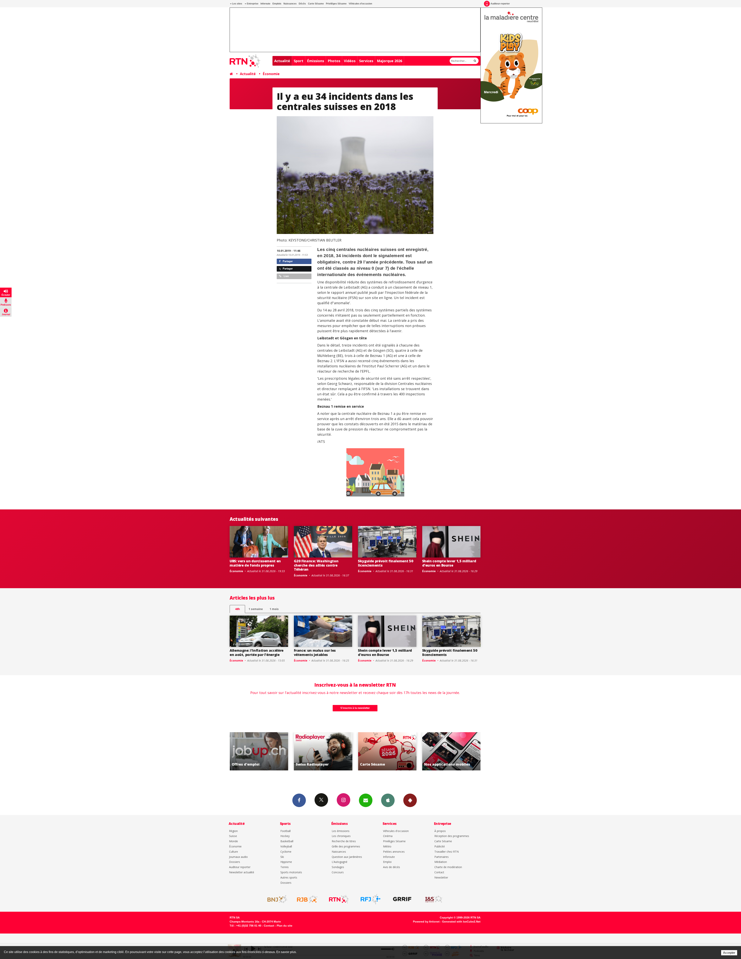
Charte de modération (448, 867)
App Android (410, 800)
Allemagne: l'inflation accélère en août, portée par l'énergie (256, 652)
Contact (439, 872)
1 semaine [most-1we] (256, 609)
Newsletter (441, 877)
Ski (282, 857)
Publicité (439, 846)
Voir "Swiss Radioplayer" (453, 751)
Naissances (290, 3)
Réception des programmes (451, 836)
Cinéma (387, 836)
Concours (338, 872)
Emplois (276, 3)
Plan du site (284, 925)
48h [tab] (237, 609)
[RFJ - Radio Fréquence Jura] (370, 899)
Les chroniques (341, 836)
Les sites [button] (237, 3)
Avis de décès (391, 867)
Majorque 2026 (389, 60)
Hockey (285, 836)
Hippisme (286, 862)
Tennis (284, 867)
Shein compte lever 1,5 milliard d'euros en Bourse (449, 563)
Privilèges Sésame (336, 3)
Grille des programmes (346, 846)
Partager (287, 261)
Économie (271, 73)
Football (285, 831)
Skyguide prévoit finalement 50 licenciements (385, 563)
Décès (302, 3)
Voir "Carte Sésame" (260, 751)
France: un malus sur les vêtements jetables (315, 652)
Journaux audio (238, 857)
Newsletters (365, 800)
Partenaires (441, 857)
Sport (298, 60)
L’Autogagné (339, 862)
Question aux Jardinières (347, 857)
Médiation (440, 862)
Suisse (233, 836)
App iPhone (388, 800)
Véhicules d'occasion (360, 3)
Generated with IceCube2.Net (461, 921)
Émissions (315, 60)
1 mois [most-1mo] (274, 609)
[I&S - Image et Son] (433, 899)
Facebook (299, 800)
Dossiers (234, 862)
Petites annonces (394, 851)
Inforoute (265, 3)
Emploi (387, 862)
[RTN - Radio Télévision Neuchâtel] (338, 899)
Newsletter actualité (241, 872)
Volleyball (286, 846)
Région (233, 831)
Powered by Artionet (426, 921)
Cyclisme (285, 851)
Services (366, 60)
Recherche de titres (344, 841)
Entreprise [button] (252, 3)
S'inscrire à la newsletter (355, 708)
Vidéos (349, 60)
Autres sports (288, 877)
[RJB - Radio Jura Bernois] (307, 899)
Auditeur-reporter (500, 3)
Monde (233, 841)
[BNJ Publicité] (275, 899)
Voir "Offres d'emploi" (389, 751)
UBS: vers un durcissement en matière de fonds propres (255, 563)
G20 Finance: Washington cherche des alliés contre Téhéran (316, 565)
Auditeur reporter (239, 867)
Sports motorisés (291, 872)
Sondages (338, 867)
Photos (334, 60)
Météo (387, 846)
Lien (286, 276)
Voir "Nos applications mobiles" (324, 751)
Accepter (729, 952)
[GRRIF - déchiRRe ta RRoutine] (402, 899)
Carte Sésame (316, 3)
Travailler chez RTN (446, 851)
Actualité (282, 60)
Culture (233, 851)
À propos (440, 831)
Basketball (286, 841)
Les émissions (340, 831)
